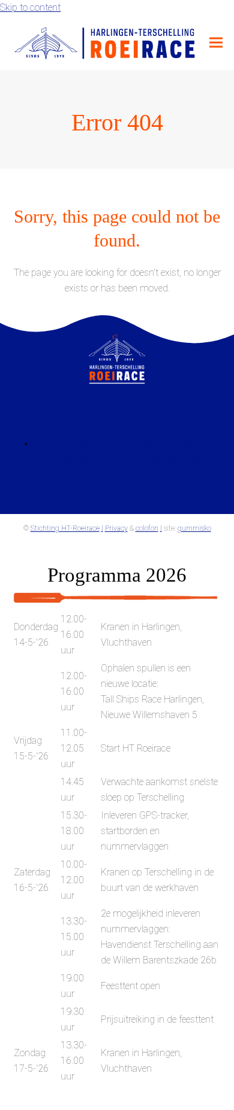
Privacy (116, 528)
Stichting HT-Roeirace (65, 528)
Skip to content (30, 7)
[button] (216, 43)
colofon (147, 528)
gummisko (194, 528)
